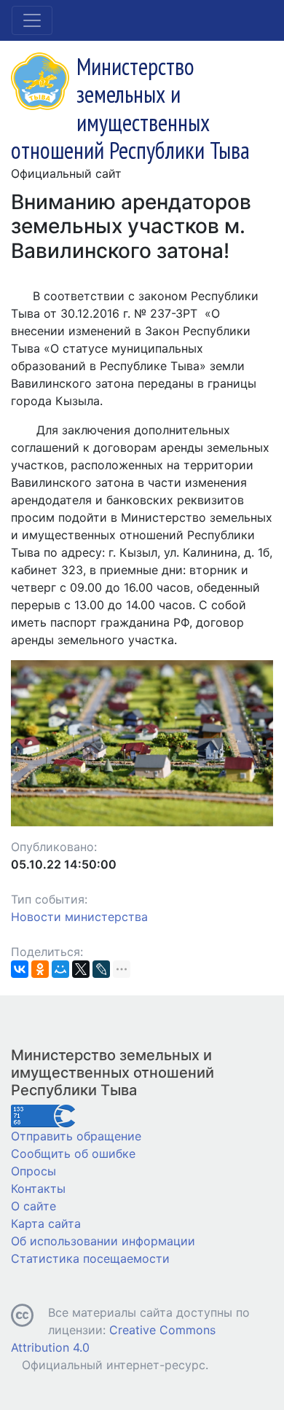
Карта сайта (46, 1223)
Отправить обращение (76, 1136)
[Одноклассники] (40, 969)
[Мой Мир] (60, 969)
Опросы (33, 1171)
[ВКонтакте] (19, 969)
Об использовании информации (103, 1241)
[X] (81, 969)
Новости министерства (79, 916)
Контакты (38, 1188)
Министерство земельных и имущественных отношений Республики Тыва (112, 1072)
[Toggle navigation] (32, 20)
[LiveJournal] (101, 969)
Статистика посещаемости (90, 1258)
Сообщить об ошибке (73, 1153)
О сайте (33, 1206)
